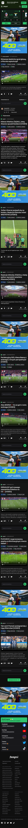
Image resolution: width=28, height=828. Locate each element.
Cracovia (4, 802)
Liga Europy (17, 784)
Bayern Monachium (18, 806)
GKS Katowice (5, 811)
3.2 (11, 20)
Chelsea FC (17, 795)
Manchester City (18, 799)
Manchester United (18, 801)
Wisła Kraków (4, 795)
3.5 (17, 20)
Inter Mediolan (17, 813)
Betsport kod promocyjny (7, 772)
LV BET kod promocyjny (6, 777)
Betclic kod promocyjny (7, 784)
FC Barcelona (17, 804)
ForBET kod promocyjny (7, 786)
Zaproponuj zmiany (6, 761)
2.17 (5, 20)
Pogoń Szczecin (5, 806)
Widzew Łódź (4, 808)
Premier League (18, 773)
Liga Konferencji (18, 786)
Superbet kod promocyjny (7, 773)
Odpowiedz (14, 112)
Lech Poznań (4, 797)
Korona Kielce (5, 813)
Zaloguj (24, 6)
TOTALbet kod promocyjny (7, 788)
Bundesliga (17, 777)
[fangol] (14, 757)
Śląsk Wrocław (5, 801)
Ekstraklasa (17, 768)
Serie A (16, 779)
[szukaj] (20, 6)
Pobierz (24, 2)
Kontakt (16, 761)
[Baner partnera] (14, 40)
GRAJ (6, 23)
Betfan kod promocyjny (6, 781)
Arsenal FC (17, 793)
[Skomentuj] (24, 170)
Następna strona (13, 680)
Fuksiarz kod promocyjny (7, 775)
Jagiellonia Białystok (6, 804)
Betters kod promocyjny (7, 782)
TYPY (15, 23)
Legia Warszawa (5, 793)
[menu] (2, 6)
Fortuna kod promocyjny (7, 779)
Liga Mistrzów (17, 782)
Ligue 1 (16, 781)
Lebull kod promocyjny (6, 770)
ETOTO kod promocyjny (7, 768)
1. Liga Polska (17, 770)
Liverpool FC (17, 797)
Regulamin (4, 763)
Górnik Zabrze (5, 799)
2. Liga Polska (17, 772)
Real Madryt (17, 802)
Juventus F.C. (17, 811)
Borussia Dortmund (18, 808)
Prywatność (17, 763)
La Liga (16, 775)
